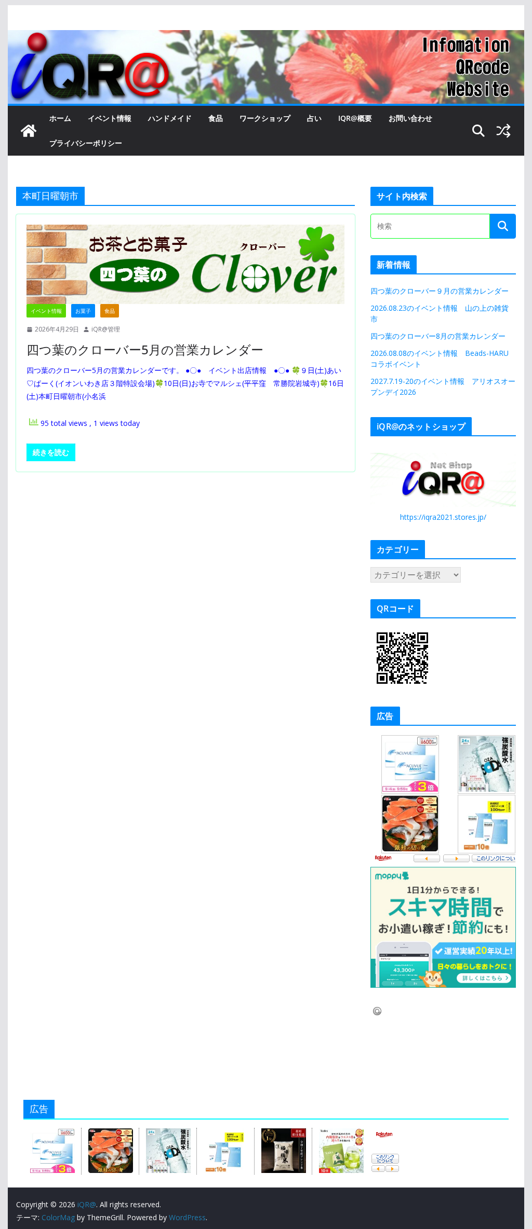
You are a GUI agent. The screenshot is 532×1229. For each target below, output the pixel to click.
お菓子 (83, 310)
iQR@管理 (105, 329)
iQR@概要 (355, 118)
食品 (215, 118)
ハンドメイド (170, 118)
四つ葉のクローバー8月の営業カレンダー (438, 336)
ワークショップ (265, 118)
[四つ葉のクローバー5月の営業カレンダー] (185, 264)
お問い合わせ (410, 118)
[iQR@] (28, 130)
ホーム (60, 118)
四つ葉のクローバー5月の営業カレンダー (144, 349)
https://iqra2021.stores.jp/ (443, 517)
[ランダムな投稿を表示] (503, 130)
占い (314, 118)
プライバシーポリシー (85, 143)
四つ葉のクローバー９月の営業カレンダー (439, 291)
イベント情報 (109, 118)
